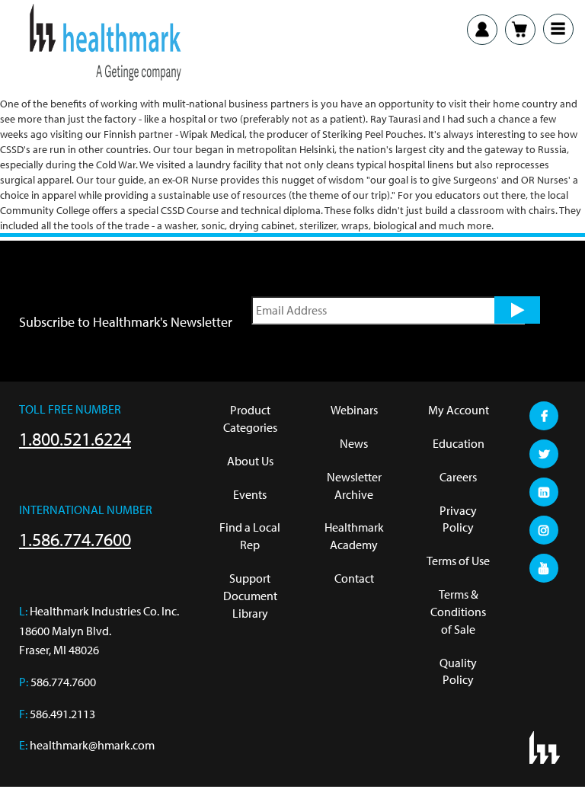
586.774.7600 (63, 681)
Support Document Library (250, 595)
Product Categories (250, 418)
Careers (458, 476)
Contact (354, 578)
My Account (458, 409)
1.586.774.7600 (75, 539)
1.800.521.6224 (75, 438)
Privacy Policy (458, 519)
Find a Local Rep (249, 535)
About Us (250, 460)
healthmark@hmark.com (92, 744)
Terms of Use (458, 560)
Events (250, 494)
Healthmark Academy (354, 535)
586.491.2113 (62, 713)
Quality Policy (458, 671)
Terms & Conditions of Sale (458, 611)
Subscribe (517, 310)
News (354, 443)
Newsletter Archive (354, 485)
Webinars (354, 409)
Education (458, 443)
